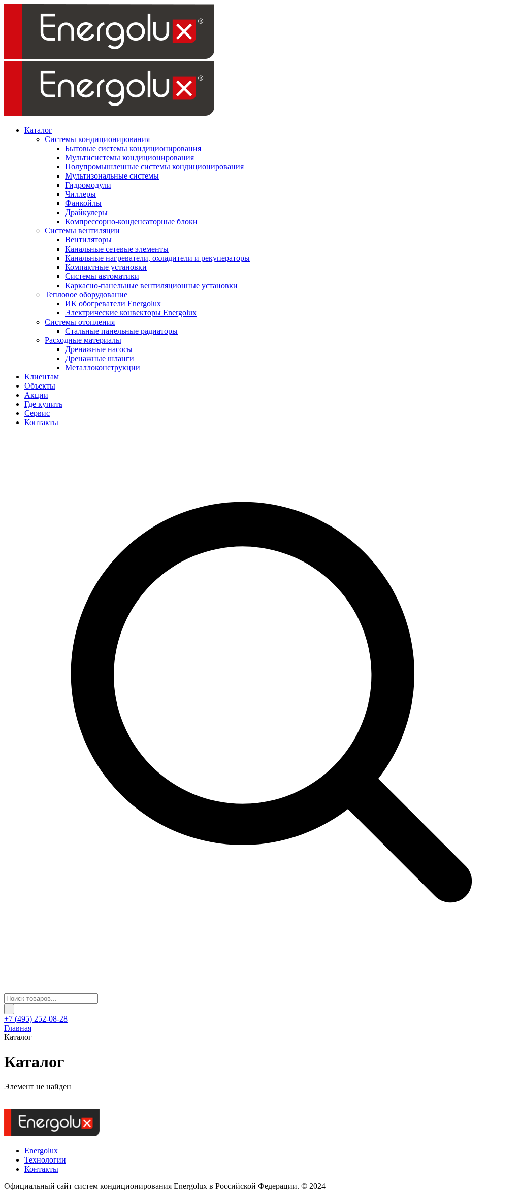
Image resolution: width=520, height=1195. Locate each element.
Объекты (39, 385)
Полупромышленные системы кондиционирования (154, 166)
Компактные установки (106, 267)
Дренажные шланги (99, 358)
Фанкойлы (83, 203)
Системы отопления (80, 322)
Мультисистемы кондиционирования (129, 157)
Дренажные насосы (99, 349)
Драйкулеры (86, 212)
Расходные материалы (83, 340)
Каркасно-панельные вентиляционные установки (151, 285)
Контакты (41, 422)
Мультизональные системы (112, 175)
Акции (36, 395)
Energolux (41, 1150)
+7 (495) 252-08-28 (36, 1018)
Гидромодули (88, 185)
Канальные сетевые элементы (117, 248)
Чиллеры (80, 194)
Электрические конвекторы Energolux (131, 312)
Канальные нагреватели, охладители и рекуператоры (157, 258)
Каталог (38, 130)
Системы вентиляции (82, 230)
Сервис (37, 413)
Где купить (43, 404)
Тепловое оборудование (86, 294)
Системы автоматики (102, 276)
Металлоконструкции (102, 367)
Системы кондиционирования (97, 139)
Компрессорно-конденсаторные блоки (131, 221)
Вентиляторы (88, 239)
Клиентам (41, 376)
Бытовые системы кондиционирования (133, 148)
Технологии (45, 1159)
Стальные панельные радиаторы (121, 331)
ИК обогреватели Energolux (113, 303)
